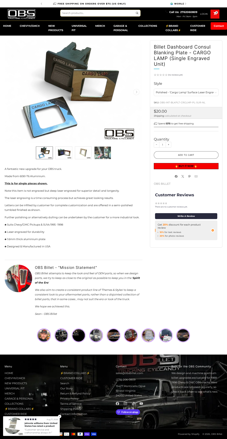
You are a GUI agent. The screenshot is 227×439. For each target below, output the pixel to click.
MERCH (100, 25)
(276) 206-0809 (125, 379)
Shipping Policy (70, 408)
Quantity (161, 139)
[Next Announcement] (186, 4)
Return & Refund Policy (75, 393)
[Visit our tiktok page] (133, 404)
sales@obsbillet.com (129, 373)
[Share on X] (183, 176)
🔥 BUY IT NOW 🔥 (186, 166)
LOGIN (204, 14)
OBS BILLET (162, 183)
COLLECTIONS (147, 25)
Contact (219, 25)
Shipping (159, 115)
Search (64, 383)
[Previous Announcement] (41, 4)
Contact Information (73, 413)
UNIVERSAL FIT (79, 28)
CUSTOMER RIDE (197, 28)
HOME (7, 25)
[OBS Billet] (21, 14)
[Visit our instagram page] (125, 404)
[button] (168, 75)
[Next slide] (136, 92)
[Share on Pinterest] (189, 176)
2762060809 (188, 12)
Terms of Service (71, 403)
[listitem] (113, 3)
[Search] (137, 13)
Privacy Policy (69, 398)
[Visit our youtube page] (141, 404)
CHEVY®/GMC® (30, 25)
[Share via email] (196, 176)
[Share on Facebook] (176, 176)
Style (158, 83)
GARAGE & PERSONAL (121, 28)
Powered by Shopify (189, 434)
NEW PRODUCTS (55, 28)
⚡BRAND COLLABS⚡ (173, 28)
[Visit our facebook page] (118, 404)
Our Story (66, 388)
